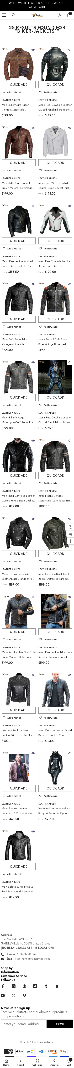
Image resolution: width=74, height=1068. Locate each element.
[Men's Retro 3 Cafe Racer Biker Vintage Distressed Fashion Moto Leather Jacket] (55, 299)
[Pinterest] (24, 986)
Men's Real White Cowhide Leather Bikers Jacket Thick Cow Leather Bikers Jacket (53, 186)
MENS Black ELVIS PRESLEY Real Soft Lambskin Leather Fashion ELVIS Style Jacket (18, 890)
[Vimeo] (24, 995)
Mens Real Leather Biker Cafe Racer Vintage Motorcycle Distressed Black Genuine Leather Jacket (55, 655)
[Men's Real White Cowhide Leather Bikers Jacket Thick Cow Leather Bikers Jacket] (55, 142)
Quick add (19, 84)
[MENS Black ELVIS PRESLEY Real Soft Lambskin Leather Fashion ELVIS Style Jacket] (19, 846)
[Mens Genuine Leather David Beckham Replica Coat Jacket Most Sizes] (55, 690)
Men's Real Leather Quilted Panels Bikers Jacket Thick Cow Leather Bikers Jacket (17, 264)
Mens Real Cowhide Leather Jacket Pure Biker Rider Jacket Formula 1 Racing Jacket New (54, 264)
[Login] (60, 15)
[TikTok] (35, 986)
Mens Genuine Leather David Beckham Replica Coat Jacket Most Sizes (55, 733)
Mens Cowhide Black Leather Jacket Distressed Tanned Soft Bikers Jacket (55, 577)
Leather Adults (11, 100)
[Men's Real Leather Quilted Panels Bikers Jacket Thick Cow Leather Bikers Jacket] (19, 220)
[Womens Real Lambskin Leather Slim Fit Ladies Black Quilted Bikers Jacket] (19, 690)
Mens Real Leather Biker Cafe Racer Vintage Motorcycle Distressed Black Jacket (19, 655)
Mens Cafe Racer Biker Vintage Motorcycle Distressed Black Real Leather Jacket (18, 342)
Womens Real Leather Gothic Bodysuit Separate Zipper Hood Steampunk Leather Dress (55, 811)
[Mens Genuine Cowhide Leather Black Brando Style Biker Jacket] (19, 533)
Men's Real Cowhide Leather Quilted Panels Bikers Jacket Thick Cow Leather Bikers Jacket (55, 108)
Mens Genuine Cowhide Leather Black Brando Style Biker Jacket (17, 577)
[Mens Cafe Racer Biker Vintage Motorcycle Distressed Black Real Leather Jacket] (19, 299)
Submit (60, 1024)
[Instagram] (13, 986)
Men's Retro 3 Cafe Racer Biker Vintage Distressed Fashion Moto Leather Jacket (55, 342)
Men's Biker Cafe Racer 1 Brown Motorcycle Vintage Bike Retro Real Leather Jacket (17, 186)
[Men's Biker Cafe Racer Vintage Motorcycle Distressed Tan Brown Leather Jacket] (19, 64)
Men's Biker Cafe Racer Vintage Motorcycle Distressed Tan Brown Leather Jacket (19, 108)
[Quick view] (33, 49)
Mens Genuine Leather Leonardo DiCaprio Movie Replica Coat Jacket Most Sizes (17, 811)
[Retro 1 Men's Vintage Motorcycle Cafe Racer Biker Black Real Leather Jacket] (55, 455)
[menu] (4, 15)
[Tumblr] (46, 986)
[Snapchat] (57, 986)
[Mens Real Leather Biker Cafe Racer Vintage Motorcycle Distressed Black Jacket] (19, 611)
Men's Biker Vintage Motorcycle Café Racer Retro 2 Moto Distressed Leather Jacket (18, 421)
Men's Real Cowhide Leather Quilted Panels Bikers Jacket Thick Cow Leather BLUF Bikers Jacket (18, 499)
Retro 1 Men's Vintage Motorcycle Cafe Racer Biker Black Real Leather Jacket (54, 499)
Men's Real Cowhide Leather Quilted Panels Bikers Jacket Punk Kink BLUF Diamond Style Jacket (55, 421)
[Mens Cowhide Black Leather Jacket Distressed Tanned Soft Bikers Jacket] (55, 533)
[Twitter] (13, 995)
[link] (21, 1062)
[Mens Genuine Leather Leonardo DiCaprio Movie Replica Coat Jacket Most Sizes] (19, 768)
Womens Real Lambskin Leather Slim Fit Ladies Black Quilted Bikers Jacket (18, 733)
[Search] (14, 15)
